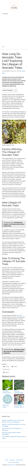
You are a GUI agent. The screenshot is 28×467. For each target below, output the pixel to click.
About (6, 460)
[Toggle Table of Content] (14, 90)
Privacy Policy (19, 460)
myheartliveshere (11, 464)
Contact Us (12, 460)
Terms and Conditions (14, 462)
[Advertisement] (14, 30)
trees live (18, 315)
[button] (3, 47)
